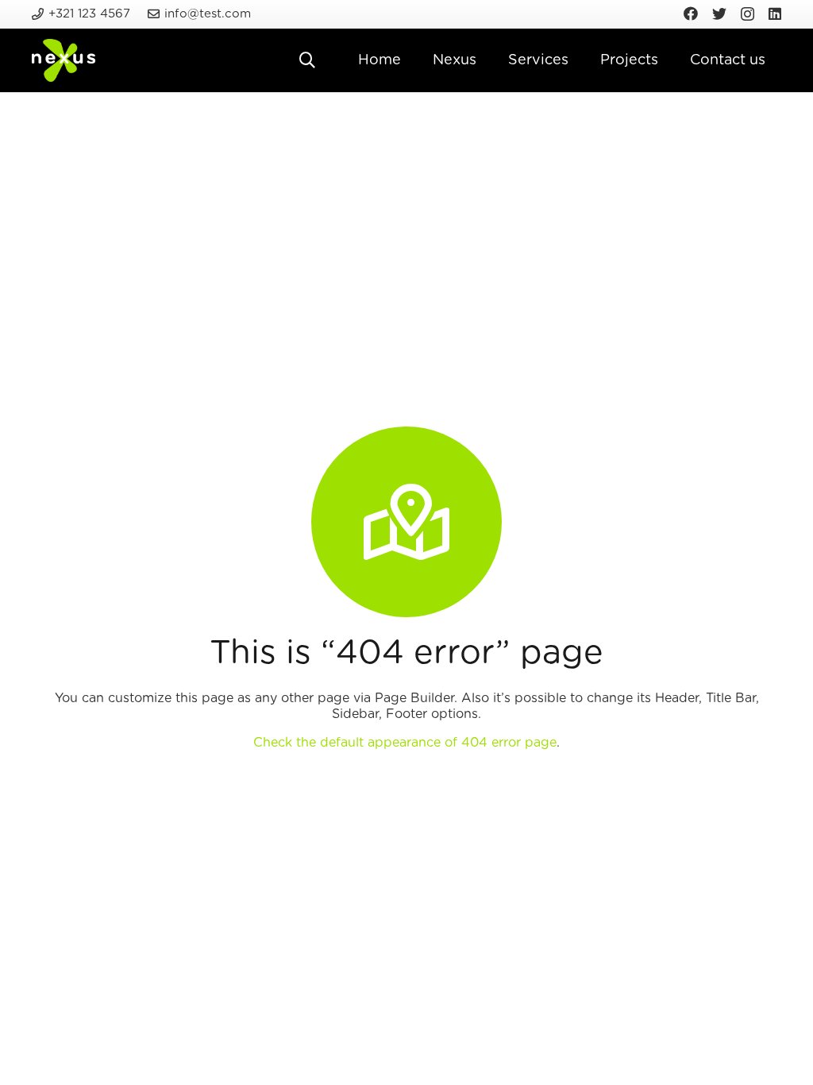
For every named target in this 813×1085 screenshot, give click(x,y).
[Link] (63, 61)
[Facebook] (691, 13)
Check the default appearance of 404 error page (405, 742)
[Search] (307, 61)
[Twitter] (719, 13)
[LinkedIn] (775, 13)
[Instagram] (747, 14)
